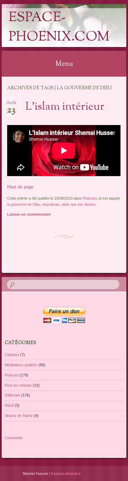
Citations (12, 355)
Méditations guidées (21, 365)
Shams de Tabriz (19, 416)
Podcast (90, 198)
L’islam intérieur (64, 107)
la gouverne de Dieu (23, 204)
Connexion (14, 438)
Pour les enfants (18, 385)
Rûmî (9, 405)
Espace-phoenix (65, 473)
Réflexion (12, 395)
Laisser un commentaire (29, 214)
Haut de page (20, 186)
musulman (50, 204)
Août (11, 105)
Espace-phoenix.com (59, 27)
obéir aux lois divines (78, 204)
